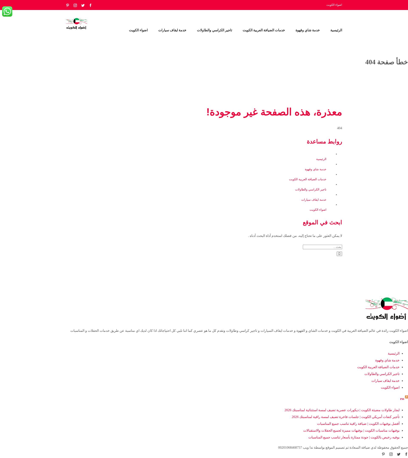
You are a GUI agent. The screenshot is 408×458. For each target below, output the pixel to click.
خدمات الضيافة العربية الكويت (307, 179)
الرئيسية (321, 159)
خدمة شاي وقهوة (315, 169)
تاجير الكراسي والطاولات (310, 189)
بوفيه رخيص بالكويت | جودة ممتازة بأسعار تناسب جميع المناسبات (354, 437)
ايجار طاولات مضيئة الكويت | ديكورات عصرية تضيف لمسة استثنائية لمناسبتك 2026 (342, 410)
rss (402, 399)
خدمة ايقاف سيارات (313, 199)
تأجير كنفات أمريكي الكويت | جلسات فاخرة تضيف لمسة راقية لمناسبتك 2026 (346, 417)
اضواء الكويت (318, 209)
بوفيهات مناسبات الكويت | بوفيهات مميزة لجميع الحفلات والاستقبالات (351, 430)
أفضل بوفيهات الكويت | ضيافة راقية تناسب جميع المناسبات (358, 423)
